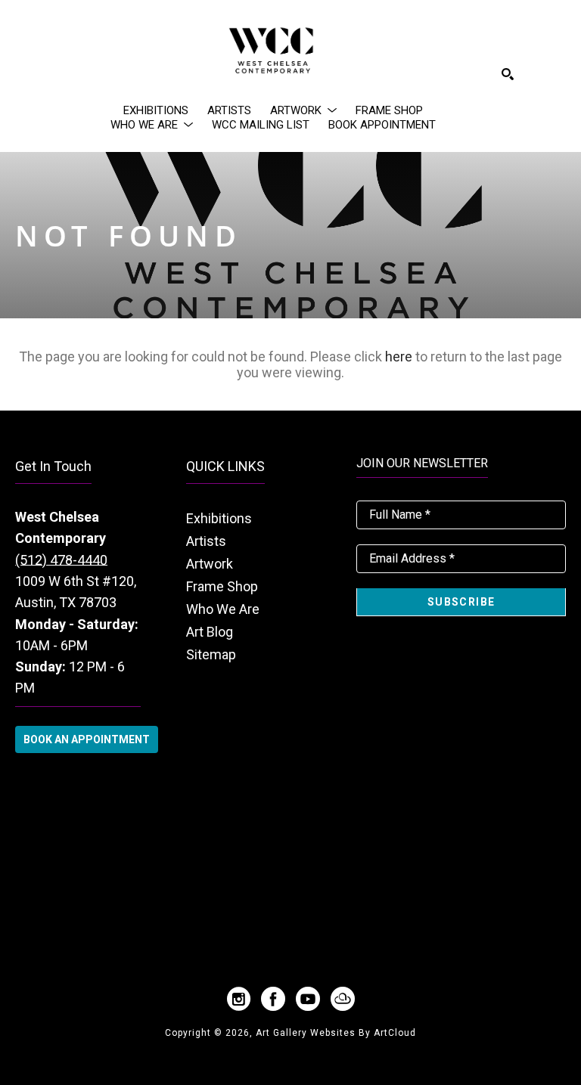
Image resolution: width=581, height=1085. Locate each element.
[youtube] (308, 999)
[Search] (508, 74)
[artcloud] (343, 999)
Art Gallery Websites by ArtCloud (336, 1033)
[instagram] (238, 999)
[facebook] (273, 999)
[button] (303, 110)
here (398, 356)
